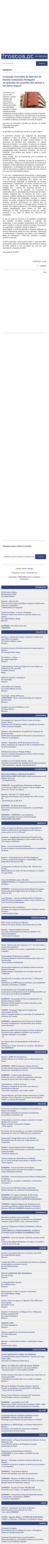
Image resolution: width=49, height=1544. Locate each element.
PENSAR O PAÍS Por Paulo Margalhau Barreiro (9, 1325)
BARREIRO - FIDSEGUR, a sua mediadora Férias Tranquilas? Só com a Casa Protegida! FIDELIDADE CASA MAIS (18, 817)
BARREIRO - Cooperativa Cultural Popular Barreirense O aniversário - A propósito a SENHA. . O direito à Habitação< (22, 1497)
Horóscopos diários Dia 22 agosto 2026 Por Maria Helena (9, 594)
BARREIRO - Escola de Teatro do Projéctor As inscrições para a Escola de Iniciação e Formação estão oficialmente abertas (21, 1170)
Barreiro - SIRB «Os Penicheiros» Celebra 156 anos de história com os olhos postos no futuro (22, 1059)
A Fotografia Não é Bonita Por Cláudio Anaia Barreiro (11, 1284)
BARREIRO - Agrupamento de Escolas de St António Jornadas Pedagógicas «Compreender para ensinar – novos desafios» (22, 1023)
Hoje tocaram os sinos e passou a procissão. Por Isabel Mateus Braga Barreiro (18, 1294)
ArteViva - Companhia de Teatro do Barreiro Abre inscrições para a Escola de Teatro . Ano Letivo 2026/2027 (18, 1510)
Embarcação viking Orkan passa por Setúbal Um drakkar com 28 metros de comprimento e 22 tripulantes (20, 1140)
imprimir (42, 266)
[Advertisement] (24, 26)
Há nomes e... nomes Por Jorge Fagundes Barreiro (9, 659)
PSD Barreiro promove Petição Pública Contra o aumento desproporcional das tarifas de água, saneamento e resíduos (23, 754)
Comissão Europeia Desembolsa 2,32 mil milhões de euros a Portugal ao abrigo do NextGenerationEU (21, 1530)
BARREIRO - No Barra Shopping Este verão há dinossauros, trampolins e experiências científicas (22, 808)
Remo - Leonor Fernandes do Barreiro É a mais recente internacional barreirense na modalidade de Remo (23, 848)
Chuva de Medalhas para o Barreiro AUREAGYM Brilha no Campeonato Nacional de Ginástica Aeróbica (23, 882)
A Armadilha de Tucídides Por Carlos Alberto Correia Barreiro (11, 689)
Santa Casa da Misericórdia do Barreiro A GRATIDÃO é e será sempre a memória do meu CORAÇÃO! (20, 1453)
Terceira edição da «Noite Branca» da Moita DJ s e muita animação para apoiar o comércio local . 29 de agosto (21, 1161)
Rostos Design (27, 569)
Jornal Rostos (31, 573)
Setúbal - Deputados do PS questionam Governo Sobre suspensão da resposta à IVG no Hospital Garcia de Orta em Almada (22, 745)
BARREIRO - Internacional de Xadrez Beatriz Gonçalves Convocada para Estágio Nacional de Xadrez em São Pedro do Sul (22, 891)
